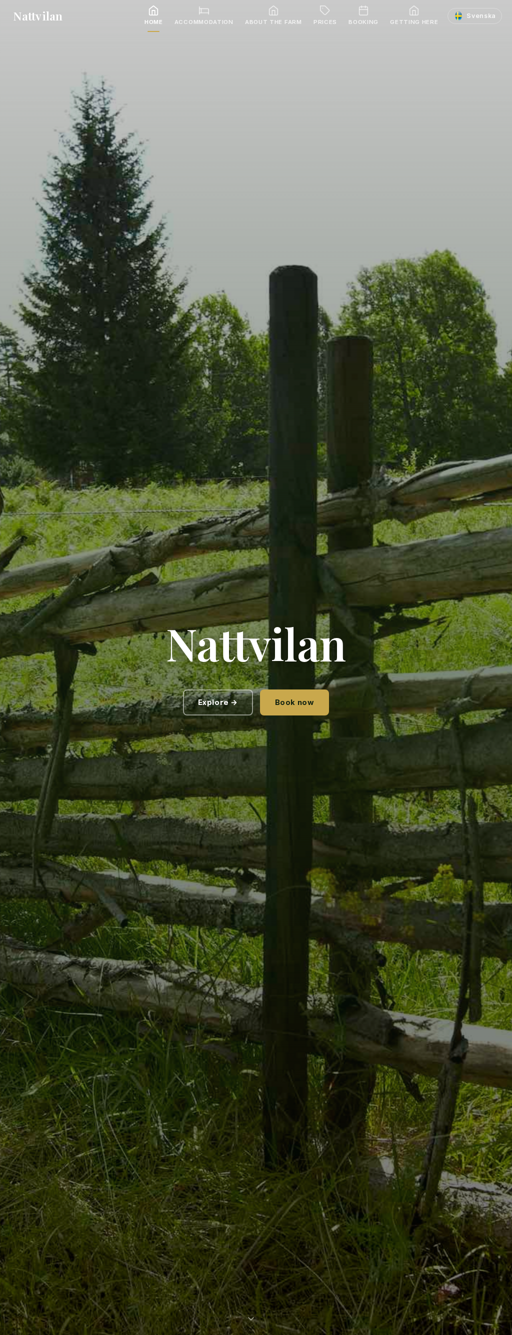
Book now (294, 702)
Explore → (218, 702)
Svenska (481, 15)
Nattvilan (37, 15)
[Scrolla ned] (256, 1315)
